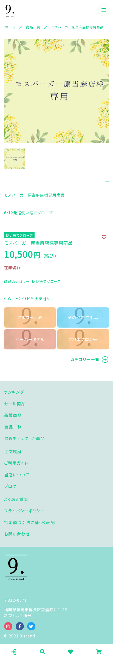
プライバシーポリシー (24, 510)
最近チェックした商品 (24, 438)
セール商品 (15, 403)
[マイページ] (14, 652)
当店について (16, 474)
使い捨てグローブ (46, 281)
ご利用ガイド (16, 463)
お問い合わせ (17, 534)
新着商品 (13, 415)
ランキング (14, 392)
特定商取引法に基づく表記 (29, 522)
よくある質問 (16, 499)
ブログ (10, 486)
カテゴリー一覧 (85, 359)
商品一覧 (13, 427)
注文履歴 (13, 451)
